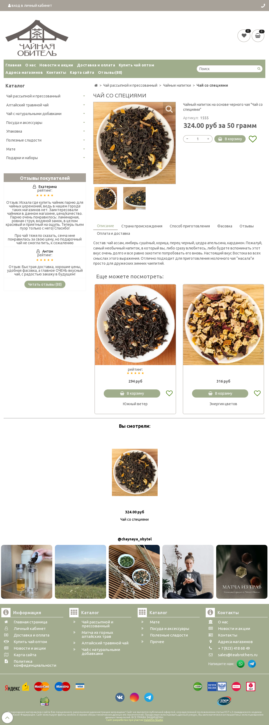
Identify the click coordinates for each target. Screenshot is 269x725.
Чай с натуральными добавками (33, 114)
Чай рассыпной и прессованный (33, 96)
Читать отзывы (45, 284)
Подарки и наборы (22, 158)
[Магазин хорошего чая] (37, 36)
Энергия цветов (223, 404)
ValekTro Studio (153, 719)
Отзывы (110, 72)
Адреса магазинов (24, 72)
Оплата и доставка (113, 233)
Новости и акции (56, 65)
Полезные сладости (24, 140)
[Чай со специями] (105, 198)
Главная (14, 65)
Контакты (56, 72)
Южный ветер (135, 404)
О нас (30, 65)
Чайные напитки (177, 85)
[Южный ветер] (135, 324)
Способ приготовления (190, 226)
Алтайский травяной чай (27, 105)
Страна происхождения (141, 226)
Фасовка (224, 226)
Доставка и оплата (96, 65)
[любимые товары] (244, 35)
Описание (105, 226)
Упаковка (14, 131)
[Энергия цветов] (223, 324)
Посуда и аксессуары (24, 123)
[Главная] (96, 85)
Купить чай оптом (136, 65)
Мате (10, 149)
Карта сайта (82, 72)
